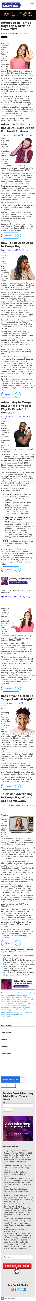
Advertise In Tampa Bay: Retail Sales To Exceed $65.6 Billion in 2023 (17, 1185)
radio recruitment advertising (17, 1000)
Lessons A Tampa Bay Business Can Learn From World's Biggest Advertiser (17, 1168)
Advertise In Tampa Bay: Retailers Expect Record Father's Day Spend (18, 1161)
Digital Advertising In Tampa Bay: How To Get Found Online (18, 1247)
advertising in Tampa (20, 999)
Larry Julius (25, 33)
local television (25, 1012)
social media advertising (20, 1005)
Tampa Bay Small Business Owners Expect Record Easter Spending (17, 1191)
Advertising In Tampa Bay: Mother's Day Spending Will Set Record (17, 1174)
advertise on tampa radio (11, 997)
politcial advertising (9, 1008)
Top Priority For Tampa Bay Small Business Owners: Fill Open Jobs (18, 1220)
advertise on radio (19, 1010)
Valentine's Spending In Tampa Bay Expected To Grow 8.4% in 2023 (17, 1214)
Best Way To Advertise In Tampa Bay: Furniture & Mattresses (17, 1205)
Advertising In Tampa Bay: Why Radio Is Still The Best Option (17, 1156)
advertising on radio (9, 1012)
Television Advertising (17, 993)
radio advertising (19, 995)
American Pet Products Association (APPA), (15, 468)
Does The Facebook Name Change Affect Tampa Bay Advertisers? (19, 965)
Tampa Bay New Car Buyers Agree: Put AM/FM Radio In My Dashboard (19, 961)
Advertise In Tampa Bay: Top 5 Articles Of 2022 (17, 1230)
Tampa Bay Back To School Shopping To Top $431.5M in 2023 (18, 1152)
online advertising (18, 1003)
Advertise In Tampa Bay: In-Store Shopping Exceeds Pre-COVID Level (18, 974)
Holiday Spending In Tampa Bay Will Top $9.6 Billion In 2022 (17, 1239)
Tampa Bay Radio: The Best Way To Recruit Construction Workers (18, 1209)
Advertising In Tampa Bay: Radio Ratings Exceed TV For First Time (18, 1196)
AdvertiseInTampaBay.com (12, 115)
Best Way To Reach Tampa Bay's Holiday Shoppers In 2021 (18, 969)
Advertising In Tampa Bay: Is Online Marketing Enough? (16, 1243)
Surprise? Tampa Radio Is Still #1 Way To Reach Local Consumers (18, 1234)
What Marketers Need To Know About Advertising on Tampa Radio (18, 1179)
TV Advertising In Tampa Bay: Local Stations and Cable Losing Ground (18, 1225)
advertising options (9, 1014)
